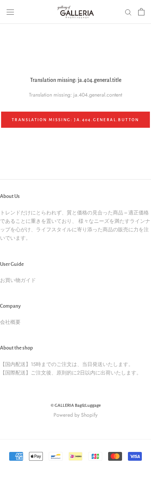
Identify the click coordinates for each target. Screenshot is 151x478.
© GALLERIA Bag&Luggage (76, 405)
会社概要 (10, 322)
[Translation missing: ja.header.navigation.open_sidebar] (10, 12)
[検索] (128, 12)
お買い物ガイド (18, 280)
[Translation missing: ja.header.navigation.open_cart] (141, 11)
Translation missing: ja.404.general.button (75, 119)
